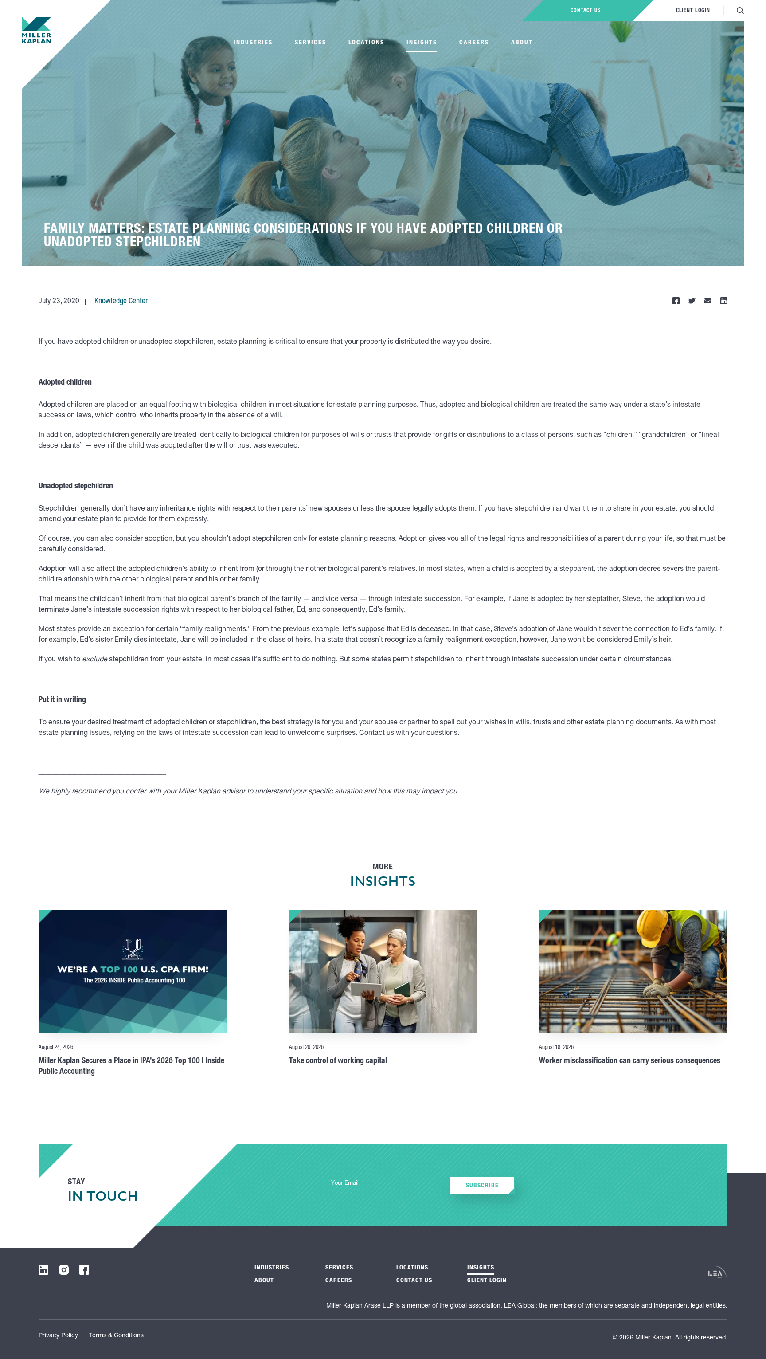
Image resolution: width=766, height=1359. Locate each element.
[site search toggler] (740, 10)
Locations (366, 43)
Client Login (693, 10)
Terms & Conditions (116, 1336)
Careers (474, 43)
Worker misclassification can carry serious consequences (629, 1061)
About (522, 43)
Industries (253, 43)
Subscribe (482, 1186)
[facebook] (84, 1270)
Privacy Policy (58, 1336)
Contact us (586, 10)
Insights (421, 43)
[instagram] (64, 1270)
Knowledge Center (121, 302)
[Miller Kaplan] (36, 30)
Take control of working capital (338, 1061)
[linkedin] (43, 1270)
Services (310, 43)
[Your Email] (384, 1184)
